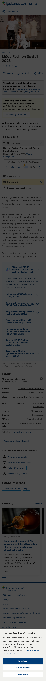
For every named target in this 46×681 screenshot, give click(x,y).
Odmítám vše (23, 667)
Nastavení (23, 674)
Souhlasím (23, 661)
